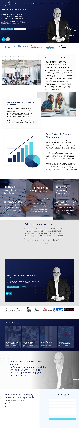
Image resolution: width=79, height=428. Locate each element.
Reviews (59, 3)
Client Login (70, 3)
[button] (52, 4)
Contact (64, 3)
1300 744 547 (10, 406)
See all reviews (39, 258)
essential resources (24, 287)
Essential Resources (33, 3)
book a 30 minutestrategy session (13, 287)
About (25, 3)
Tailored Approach (44, 3)
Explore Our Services (19, 29)
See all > (18, 323)
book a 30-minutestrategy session (7, 29)
